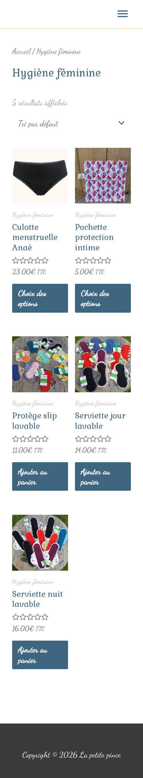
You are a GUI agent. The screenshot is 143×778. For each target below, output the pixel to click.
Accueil (21, 51)
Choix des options (32, 298)
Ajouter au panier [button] (32, 477)
